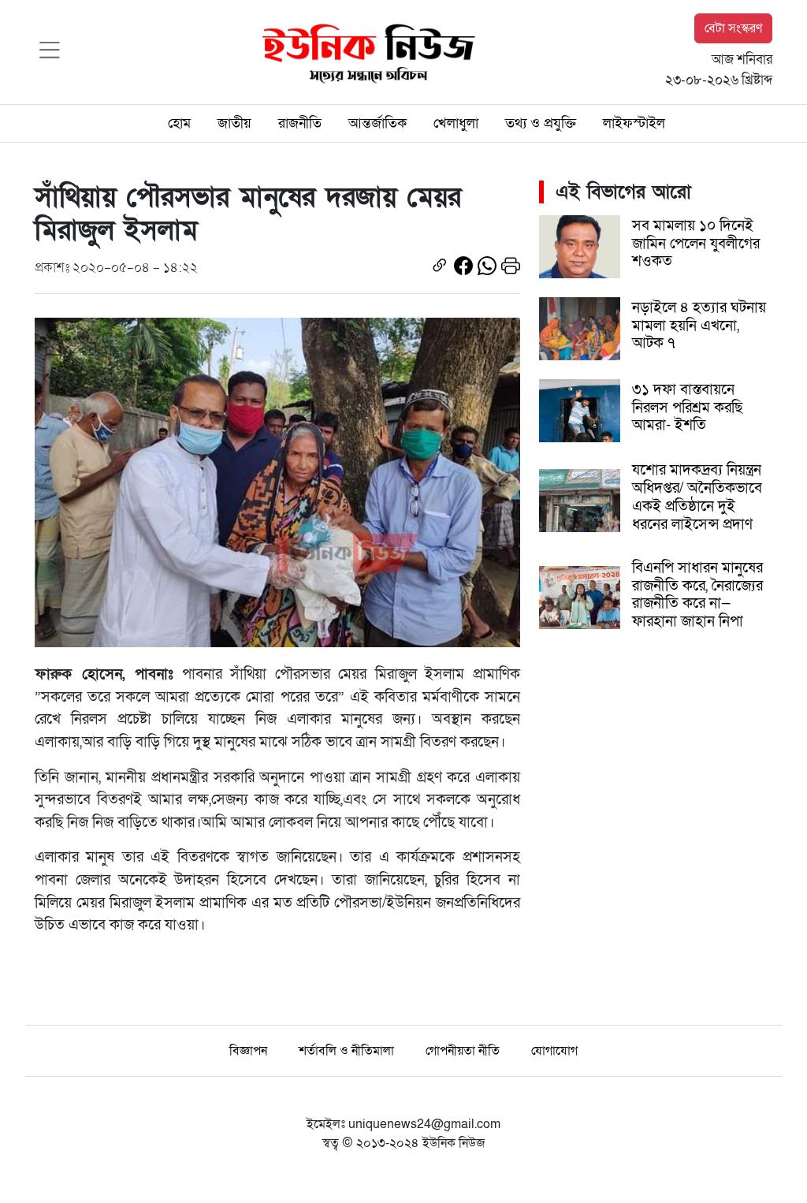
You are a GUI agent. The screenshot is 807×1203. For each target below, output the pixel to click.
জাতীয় (234, 123)
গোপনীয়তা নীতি (463, 1051)
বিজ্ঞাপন (248, 1051)
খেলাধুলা (455, 123)
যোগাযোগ (554, 1051)
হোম (179, 123)
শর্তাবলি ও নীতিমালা (346, 1051)
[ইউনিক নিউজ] (365, 51)
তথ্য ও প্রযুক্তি (540, 123)
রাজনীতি (300, 123)
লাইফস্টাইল (634, 123)
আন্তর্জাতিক (377, 123)
